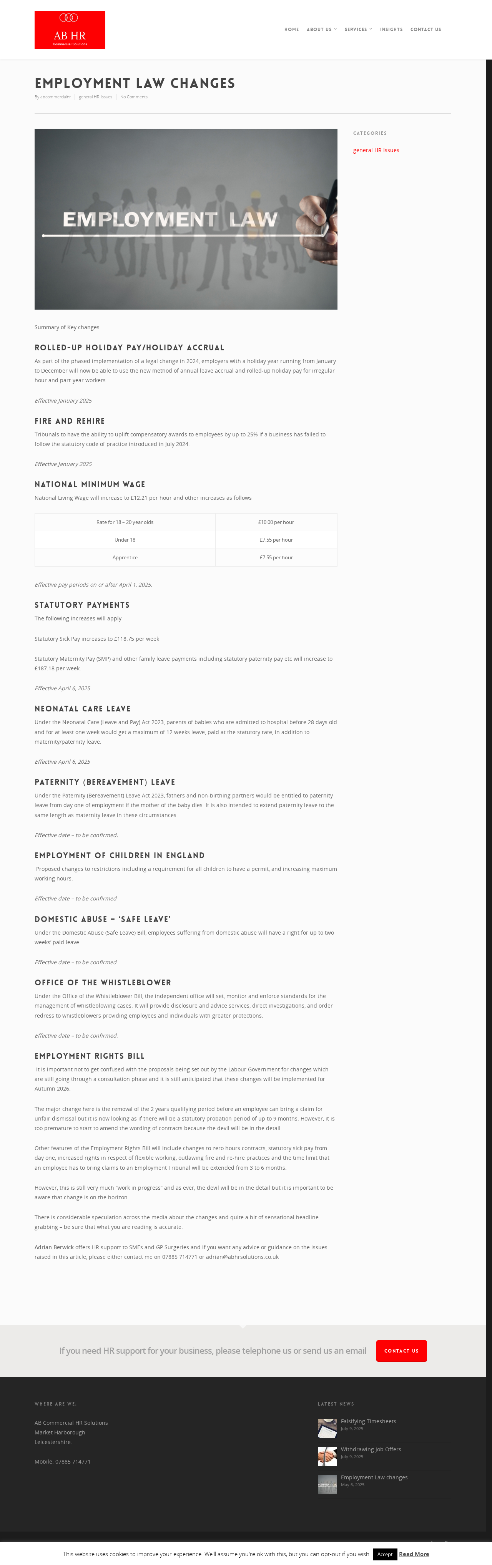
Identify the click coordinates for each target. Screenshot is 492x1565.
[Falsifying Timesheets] (327, 1428)
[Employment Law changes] (327, 1484)
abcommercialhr (55, 96)
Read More (414, 1554)
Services (356, 30)
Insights (391, 30)
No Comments (134, 96)
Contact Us (426, 30)
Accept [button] (385, 1554)
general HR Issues (95, 96)
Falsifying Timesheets (368, 1421)
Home (291, 30)
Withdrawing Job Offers (371, 1449)
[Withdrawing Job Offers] (327, 1456)
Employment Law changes (374, 1477)
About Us (319, 30)
